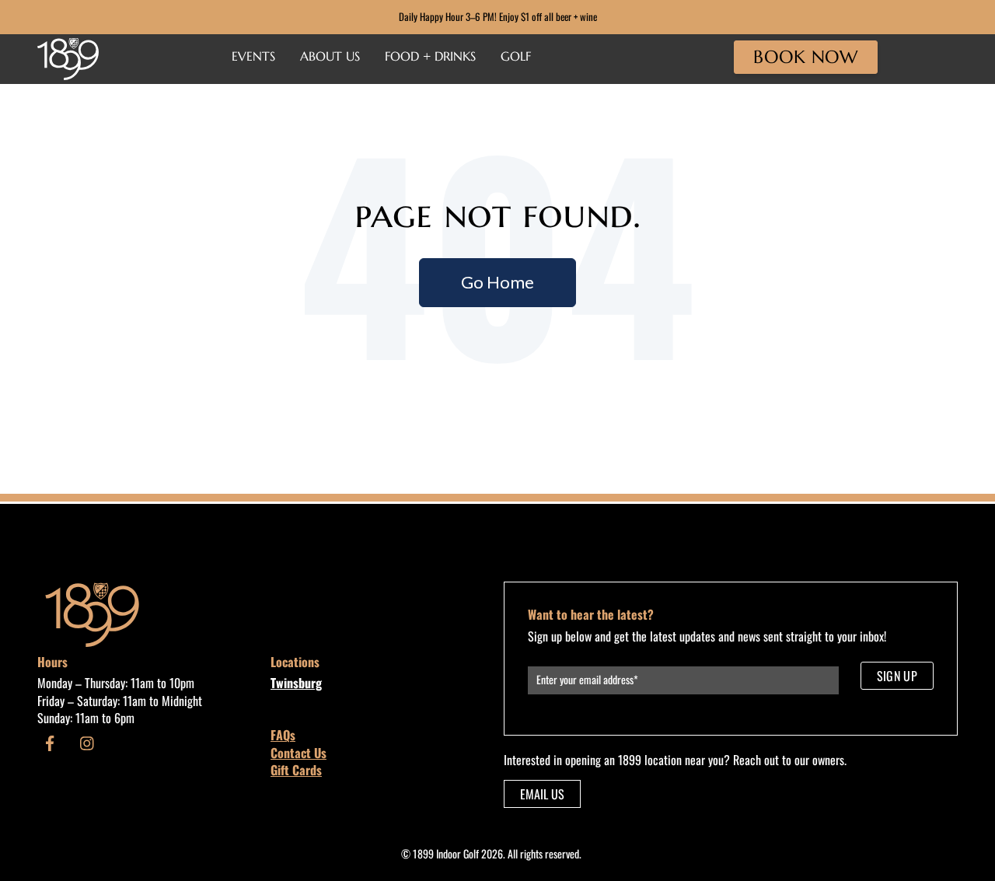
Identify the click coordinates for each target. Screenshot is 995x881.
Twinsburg (296, 682)
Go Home (497, 281)
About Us (330, 56)
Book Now (805, 57)
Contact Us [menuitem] (298, 752)
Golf (516, 56)
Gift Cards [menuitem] (296, 769)
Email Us (542, 794)
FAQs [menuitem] (283, 734)
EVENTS (253, 56)
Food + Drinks (430, 56)
